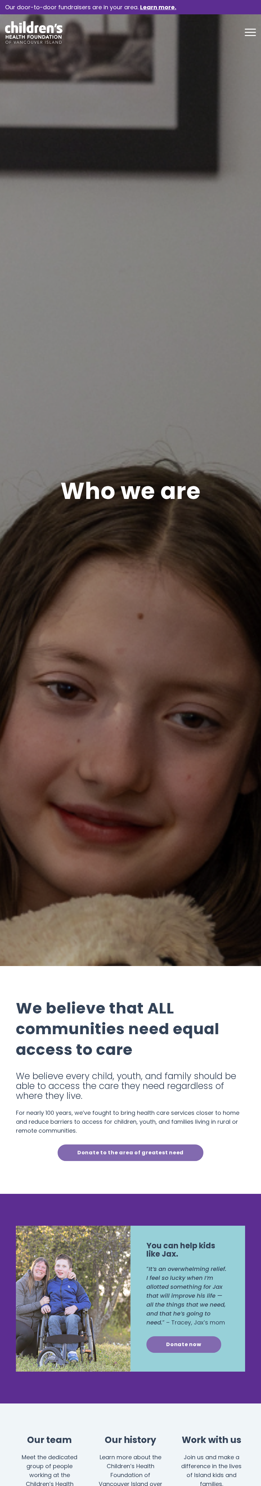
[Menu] (247, 32)
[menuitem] (247, 32)
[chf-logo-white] (33, 32)
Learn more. (158, 7)
